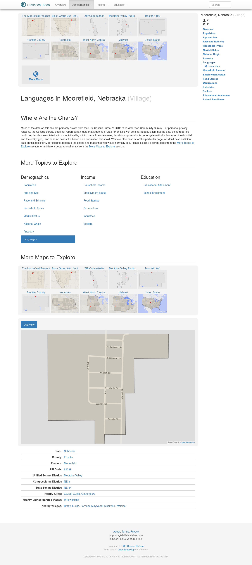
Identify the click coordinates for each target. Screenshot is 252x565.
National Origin (32, 223)
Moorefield (70, 463)
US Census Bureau (133, 546)
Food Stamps (91, 200)
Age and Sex (31, 192)
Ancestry (29, 231)
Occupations (91, 208)
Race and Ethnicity (34, 200)
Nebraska (69, 451)
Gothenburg (88, 493)
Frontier (68, 457)
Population (30, 185)
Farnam (85, 506)
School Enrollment (154, 192)
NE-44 (67, 487)
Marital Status (32, 216)
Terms (125, 531)
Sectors (88, 223)
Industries (89, 216)
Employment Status (95, 192)
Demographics (80, 4)
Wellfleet (121, 506)
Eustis (75, 506)
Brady (67, 506)
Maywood (97, 506)
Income (101, 4)
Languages (30, 239)
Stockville (109, 506)
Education (120, 4)
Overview (60, 4)
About (116, 531)
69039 (67, 469)
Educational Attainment (157, 185)
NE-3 (67, 481)
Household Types (34, 208)
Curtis (76, 493)
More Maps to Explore (102, 146)
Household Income (95, 185)
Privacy (134, 531)
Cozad (68, 493)
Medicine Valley (73, 475)
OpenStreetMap (126, 549)
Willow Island (71, 500)
